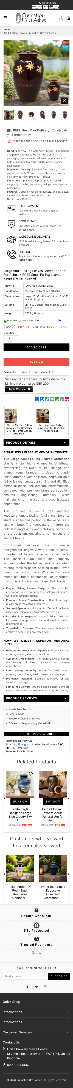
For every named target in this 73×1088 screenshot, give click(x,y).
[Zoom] (64, 101)
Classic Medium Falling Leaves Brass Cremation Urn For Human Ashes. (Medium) (19, 429)
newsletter (36, 968)
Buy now (36, 361)
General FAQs (16, 713)
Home (7, 29)
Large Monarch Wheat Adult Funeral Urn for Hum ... (53, 814)
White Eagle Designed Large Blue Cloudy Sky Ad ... (20, 814)
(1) (59, 320)
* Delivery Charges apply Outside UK (30, 723)
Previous (4, 798)
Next (68, 798)
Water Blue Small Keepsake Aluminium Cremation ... (53, 892)
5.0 (37, 320)
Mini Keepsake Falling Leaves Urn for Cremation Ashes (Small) (51, 428)
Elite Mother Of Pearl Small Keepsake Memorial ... (20, 892)
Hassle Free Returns (20, 709)
